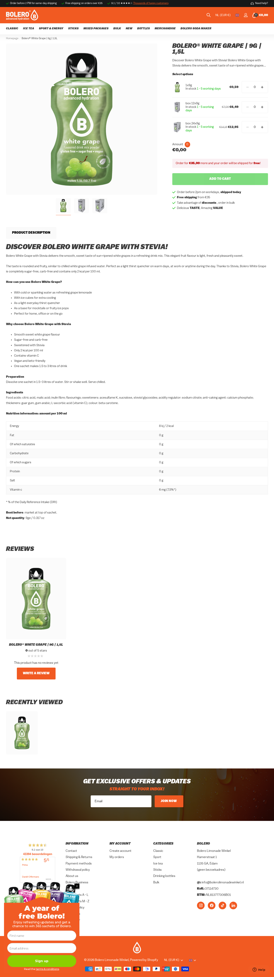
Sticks (157, 870)
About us (72, 876)
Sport (157, 857)
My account (120, 843)
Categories (163, 843)
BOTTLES (143, 28)
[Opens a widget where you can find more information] (259, 970)
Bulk (156, 882)
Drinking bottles (164, 876)
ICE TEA (28, 28)
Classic (158, 851)
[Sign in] (246, 15)
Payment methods (79, 863)
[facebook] (211, 905)
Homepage (12, 38)
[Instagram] (201, 905)
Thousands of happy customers (150, 3)
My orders (117, 857)
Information (77, 843)
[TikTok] (222, 905)
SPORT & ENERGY (51, 28)
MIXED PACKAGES (96, 28)
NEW (129, 28)
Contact (71, 851)
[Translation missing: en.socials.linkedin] (233, 905)
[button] (262, 87)
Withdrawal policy (78, 870)
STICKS (73, 28)
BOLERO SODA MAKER (196, 28)
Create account (120, 851)
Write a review (36, 673)
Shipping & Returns (79, 857)
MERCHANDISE (165, 28)
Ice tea (158, 863)
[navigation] (63, 205)
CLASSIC (12, 28)
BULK (117, 28)
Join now (169, 801)
